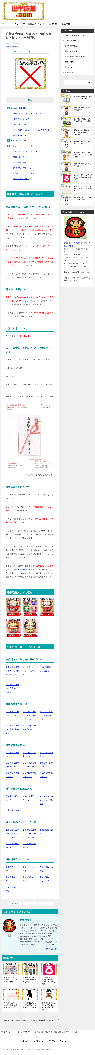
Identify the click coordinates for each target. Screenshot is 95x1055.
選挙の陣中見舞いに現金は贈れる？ (12, 729)
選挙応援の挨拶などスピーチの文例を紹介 (83, 165)
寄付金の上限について (21, 119)
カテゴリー (16, 24)
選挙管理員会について (21, 135)
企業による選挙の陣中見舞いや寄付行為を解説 (16, 1020)
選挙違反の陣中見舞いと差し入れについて (28, 113)
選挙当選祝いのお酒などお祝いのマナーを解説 (83, 198)
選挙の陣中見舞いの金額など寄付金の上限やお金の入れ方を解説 (48, 981)
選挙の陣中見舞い (12, 47)
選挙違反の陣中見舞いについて (22, 108)
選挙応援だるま (70, 67)
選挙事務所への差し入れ (22, 168)
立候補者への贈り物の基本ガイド (25, 151)
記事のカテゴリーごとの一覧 (21, 146)
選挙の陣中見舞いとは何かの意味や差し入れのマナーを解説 (29, 1005)
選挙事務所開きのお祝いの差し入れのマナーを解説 (83, 97)
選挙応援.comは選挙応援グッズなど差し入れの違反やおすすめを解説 (83, 132)
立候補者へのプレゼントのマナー (29, 670)
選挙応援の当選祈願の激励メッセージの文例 (29, 833)
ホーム (4, 24)
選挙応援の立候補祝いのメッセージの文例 (12, 833)
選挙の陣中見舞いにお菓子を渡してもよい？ (29, 715)
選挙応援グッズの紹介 (19, 141)
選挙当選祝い (69, 62)
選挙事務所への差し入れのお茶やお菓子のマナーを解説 (83, 120)
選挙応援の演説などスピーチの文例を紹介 (83, 109)
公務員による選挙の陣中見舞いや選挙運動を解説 (29, 980)
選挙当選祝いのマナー (21, 179)
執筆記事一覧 (51, 949)
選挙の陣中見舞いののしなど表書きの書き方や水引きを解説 (10, 1005)
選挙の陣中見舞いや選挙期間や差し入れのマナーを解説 (10, 980)
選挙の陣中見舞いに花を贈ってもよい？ (46, 715)
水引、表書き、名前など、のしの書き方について (31, 130)
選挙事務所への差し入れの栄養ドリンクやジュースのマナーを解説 (83, 155)
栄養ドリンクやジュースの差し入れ (46, 800)
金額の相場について (20, 124)
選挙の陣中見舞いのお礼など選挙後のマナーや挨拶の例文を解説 (48, 1006)
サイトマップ (38, 1041)
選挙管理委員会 (20, 570)
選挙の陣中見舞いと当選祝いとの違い (12, 688)
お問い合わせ (25, 1041)
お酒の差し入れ (12, 810)
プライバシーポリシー (66, 1041)
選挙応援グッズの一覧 (36, 24)
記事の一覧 (53, 24)
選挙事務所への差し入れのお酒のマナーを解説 (83, 142)
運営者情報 (66, 24)
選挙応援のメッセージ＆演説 (23, 173)
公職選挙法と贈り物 (20, 157)
